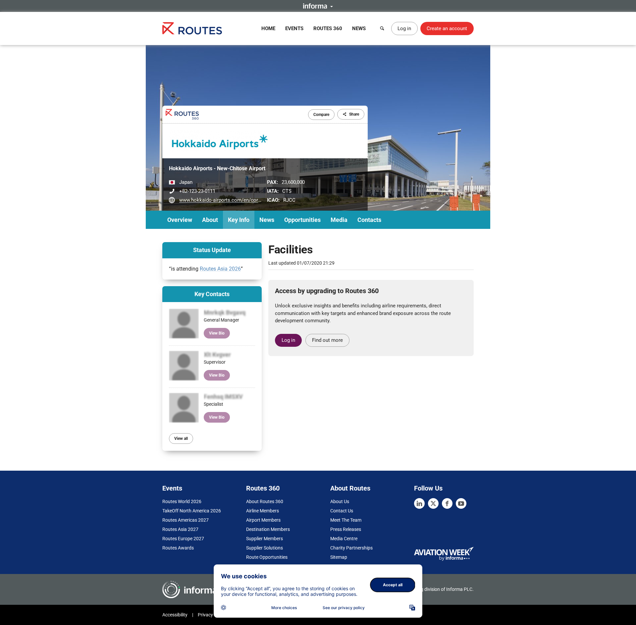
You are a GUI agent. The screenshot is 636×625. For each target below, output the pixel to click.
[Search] (382, 28)
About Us (339, 501)
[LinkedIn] (419, 503)
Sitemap (338, 557)
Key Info (238, 219)
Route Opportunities (267, 557)
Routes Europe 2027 (183, 538)
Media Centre (343, 538)
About (210, 219)
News (359, 28)
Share (354, 114)
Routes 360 (327, 28)
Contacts (369, 219)
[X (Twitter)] (433, 503)
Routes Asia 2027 (180, 529)
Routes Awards (178, 547)
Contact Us (341, 510)
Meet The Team (345, 520)
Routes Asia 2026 (220, 269)
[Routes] (192, 28)
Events (294, 28)
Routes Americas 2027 (185, 520)
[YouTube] (461, 503)
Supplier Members (264, 538)
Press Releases (345, 529)
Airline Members (262, 510)
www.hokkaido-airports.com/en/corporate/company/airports (246, 200)
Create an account (447, 28)
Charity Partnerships (351, 547)
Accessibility (174, 614)
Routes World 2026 (181, 501)
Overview (179, 219)
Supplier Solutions (264, 547)
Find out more (327, 340)
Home (268, 28)
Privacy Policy (212, 614)
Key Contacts (212, 293)
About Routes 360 (264, 501)
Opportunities (302, 219)
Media (339, 219)
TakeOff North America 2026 (191, 510)
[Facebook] (447, 503)
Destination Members (268, 529)
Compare (321, 114)
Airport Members (263, 520)
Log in (404, 28)
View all (181, 438)
